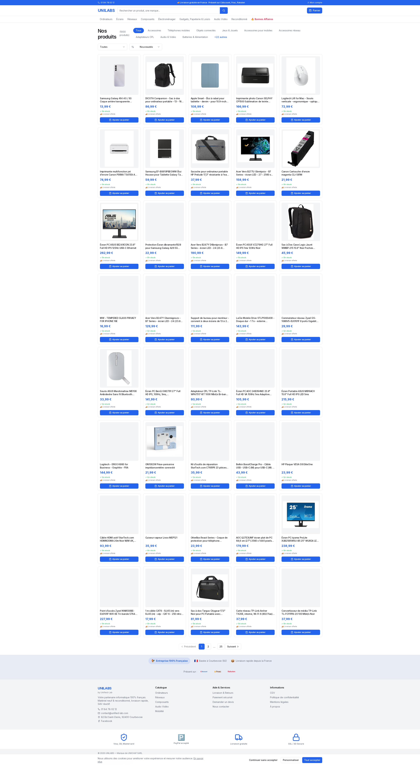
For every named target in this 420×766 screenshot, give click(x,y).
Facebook (106, 721)
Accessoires (154, 30)
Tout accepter (312, 760)
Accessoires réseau (289, 30)
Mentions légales (279, 702)
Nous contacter (221, 706)
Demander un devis (223, 702)
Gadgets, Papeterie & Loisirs (194, 19)
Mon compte (316, 2)
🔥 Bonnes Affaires (262, 19)
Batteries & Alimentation (195, 37)
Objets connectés (206, 30)
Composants (147, 19)
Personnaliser (291, 760)
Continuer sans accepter (263, 760)
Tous (138, 30)
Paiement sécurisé (222, 697)
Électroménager (167, 19)
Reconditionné (239, 19)
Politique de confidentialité (284, 697)
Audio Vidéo (221, 19)
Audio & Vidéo (168, 37)
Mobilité (159, 711)
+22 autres (220, 37)
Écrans (120, 19)
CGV (272, 692)
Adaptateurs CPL (145, 37)
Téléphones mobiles (179, 30)
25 (221, 646)
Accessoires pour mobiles (258, 30)
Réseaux (132, 19)
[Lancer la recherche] (224, 10)
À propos (275, 706)
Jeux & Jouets (230, 30)
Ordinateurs (106, 19)
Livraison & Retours (223, 692)
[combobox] (112, 47)
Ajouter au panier (120, 120)
